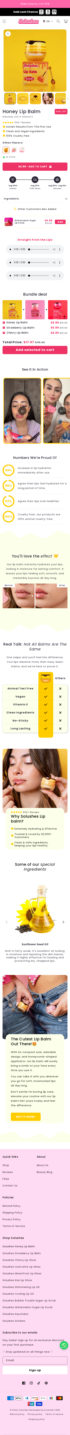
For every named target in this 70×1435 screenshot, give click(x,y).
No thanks (35, 743)
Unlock (35, 736)
